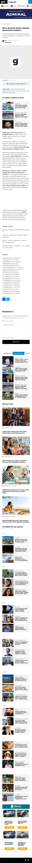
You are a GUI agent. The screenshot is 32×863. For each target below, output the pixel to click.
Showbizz (23, 6)
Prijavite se (16, 342)
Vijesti (15, 6)
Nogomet (12, 2)
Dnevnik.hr (6, 6)
